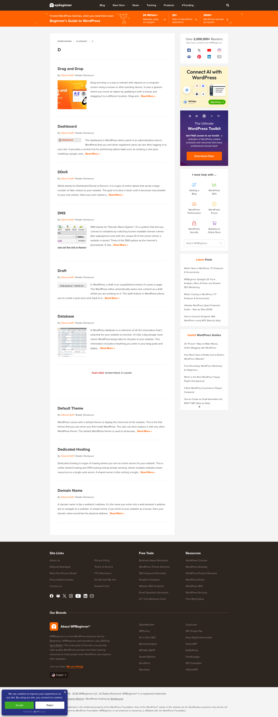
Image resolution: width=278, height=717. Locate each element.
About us (55, 560)
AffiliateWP (192, 669)
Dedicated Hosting (74, 449)
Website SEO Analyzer (151, 586)
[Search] (227, 5)
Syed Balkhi (56, 645)
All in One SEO (147, 637)
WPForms (144, 631)
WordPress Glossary (197, 566)
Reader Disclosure (84, 75)
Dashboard (67, 126)
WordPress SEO (194, 586)
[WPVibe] (204, 87)
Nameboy (144, 669)
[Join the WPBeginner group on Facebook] (189, 56)
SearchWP (191, 644)
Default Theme (70, 408)
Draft (62, 270)
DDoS (63, 172)
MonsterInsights (148, 644)
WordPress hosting (96, 698)
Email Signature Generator (153, 592)
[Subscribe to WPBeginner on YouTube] (209, 50)
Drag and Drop (70, 68)
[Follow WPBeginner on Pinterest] (199, 56)
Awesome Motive (74, 698)
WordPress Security (196, 592)
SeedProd (144, 663)
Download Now (204, 156)
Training (151, 5)
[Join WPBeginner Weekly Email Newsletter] (219, 56)
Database (66, 316)
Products (169, 5)
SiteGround (116, 698)
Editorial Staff (67, 75)
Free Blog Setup (195, 599)
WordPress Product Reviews (201, 573)
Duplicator (191, 624)
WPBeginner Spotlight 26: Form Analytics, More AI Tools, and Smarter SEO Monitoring (202, 283)
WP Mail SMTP (147, 650)
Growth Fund (101, 586)
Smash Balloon (147, 656)
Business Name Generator (153, 560)
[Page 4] (209, 406)
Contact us (56, 586)
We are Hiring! (74, 666)
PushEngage (193, 656)
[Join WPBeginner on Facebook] (189, 50)
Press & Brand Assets (61, 579)
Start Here (119, 5)
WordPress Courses (196, 560)
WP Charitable (194, 663)
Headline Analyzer (149, 579)
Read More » (148, 96)
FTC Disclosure (102, 573)
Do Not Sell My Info (105, 579)
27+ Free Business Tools (152, 599)
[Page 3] (205, 406)
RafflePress (192, 650)
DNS (61, 213)
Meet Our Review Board (63, 573)
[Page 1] (199, 406)
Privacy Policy (102, 560)
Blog (102, 5)
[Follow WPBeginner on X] (199, 50)
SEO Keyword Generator (152, 573)
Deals (135, 5)
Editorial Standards (60, 566)
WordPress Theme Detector (154, 566)
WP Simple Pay (194, 631)
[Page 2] (202, 406)
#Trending (188, 5)
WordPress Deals (195, 579)
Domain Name (70, 490)
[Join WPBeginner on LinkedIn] (209, 56)
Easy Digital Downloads (199, 637)
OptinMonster (146, 624)
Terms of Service (103, 566)
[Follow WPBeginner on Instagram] (219, 50)
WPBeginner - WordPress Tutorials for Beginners (60, 5)
